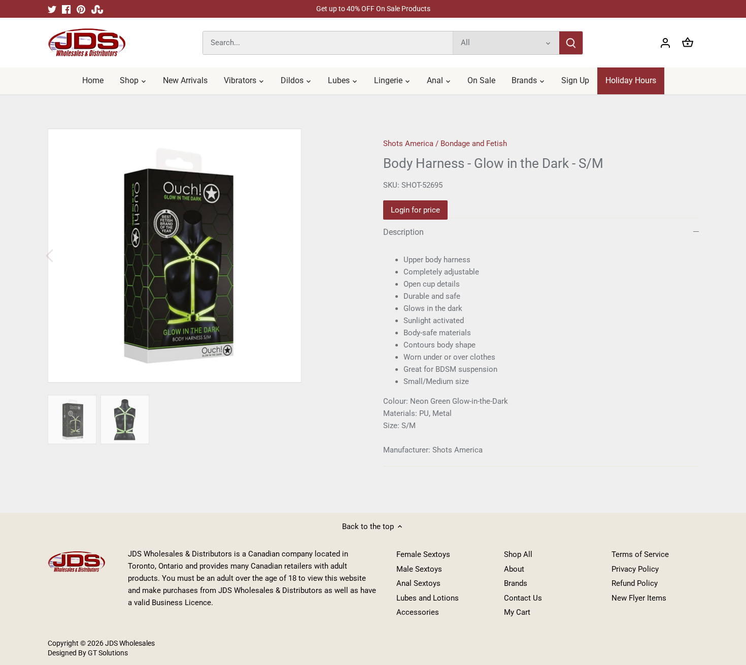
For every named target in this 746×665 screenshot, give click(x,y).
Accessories (417, 612)
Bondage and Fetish (473, 143)
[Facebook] (66, 9)
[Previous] (63, 256)
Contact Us (523, 598)
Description (403, 232)
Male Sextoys (419, 569)
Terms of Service (640, 554)
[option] (203, 255)
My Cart (517, 612)
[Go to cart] (688, 43)
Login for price (415, 210)
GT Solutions (107, 653)
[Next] (343, 256)
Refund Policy (635, 583)
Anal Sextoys (418, 583)
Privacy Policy (635, 569)
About (514, 569)
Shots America (408, 143)
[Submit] (571, 42)
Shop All (518, 554)
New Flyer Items (639, 598)
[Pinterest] (81, 9)
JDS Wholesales (130, 643)
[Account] (665, 43)
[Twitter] (52, 9)
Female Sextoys (423, 554)
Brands (515, 583)
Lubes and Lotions (427, 598)
